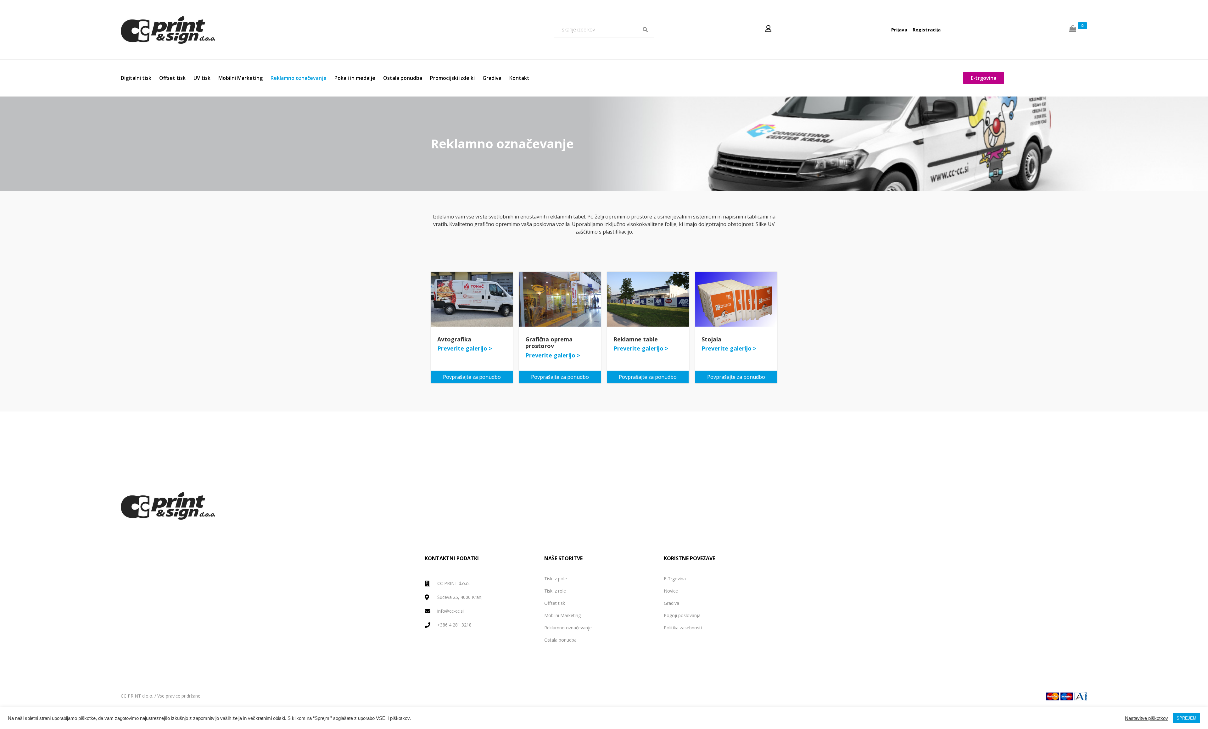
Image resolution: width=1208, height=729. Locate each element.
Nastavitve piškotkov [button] (1146, 724)
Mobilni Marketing (240, 78)
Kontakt (519, 78)
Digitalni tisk (136, 78)
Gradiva (492, 78)
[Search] (645, 29)
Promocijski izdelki (452, 78)
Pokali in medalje (354, 78)
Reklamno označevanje (299, 78)
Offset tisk (172, 78)
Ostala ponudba (402, 78)
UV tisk (201, 78)
